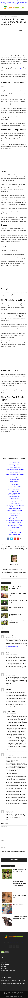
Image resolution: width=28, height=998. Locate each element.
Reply (7, 648)
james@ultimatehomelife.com (17, 942)
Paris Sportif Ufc (14, 484)
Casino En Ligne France (14, 493)
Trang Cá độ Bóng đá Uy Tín (14, 517)
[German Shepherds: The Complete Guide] (4, 588)
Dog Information (7, 992)
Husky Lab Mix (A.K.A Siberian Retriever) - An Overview (6, 548)
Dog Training (6, 993)
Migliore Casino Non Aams (15, 508)
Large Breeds (3, 590)
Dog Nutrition (20, 992)
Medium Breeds (14, 16)
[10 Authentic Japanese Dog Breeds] (4, 609)
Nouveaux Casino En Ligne (15, 523)
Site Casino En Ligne (15, 506)
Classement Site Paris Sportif (14, 489)
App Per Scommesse (15, 479)
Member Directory (5, 964)
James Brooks (5, 26)
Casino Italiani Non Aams (14, 513)
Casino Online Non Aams (16, 3)
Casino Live (14, 488)
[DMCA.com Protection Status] (5, 952)
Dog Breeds (7, 16)
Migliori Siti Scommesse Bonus (15, 525)
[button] (26, 13)
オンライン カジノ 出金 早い (14, 486)
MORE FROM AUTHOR (17, 583)
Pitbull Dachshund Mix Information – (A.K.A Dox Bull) (19, 895)
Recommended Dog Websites (8, 970)
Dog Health (14, 992)
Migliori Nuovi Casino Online (14, 529)
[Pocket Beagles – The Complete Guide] (4, 602)
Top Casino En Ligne (14, 501)
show (24, 30)
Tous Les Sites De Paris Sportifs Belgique (14, 469)
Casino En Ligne (10, 2)
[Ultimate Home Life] (14, 7)
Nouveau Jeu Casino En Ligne (15, 494)
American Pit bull (7, 140)
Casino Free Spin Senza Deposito (14, 510)
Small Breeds (3, 603)
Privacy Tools (4, 968)
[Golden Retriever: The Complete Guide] (4, 595)
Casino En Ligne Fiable (14, 496)
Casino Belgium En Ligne (14, 472)
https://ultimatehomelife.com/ (14, 566)
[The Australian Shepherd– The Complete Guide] (4, 622)
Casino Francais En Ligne (15, 532)
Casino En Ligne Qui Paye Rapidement (15, 505)
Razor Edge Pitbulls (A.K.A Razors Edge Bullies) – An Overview (21, 548)
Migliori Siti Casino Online (15, 465)
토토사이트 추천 (14, 515)
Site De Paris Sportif (14, 481)
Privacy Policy (11, 855)
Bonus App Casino (15, 527)
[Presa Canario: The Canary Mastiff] (4, 615)
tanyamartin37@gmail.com (12, 646)
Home (2, 16)
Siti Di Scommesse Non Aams (14, 512)
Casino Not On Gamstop (14, 462)
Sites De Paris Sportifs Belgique (15, 471)
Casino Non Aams (15, 477)
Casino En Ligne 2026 (15, 503)
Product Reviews (20, 993)
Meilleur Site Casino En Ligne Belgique (15, 474)
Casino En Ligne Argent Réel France (14, 520)
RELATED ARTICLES (6, 583)
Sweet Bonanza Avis (14, 482)
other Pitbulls (21, 68)
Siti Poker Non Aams (14, 530)
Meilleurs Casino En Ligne (15, 518)
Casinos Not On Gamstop (15, 464)
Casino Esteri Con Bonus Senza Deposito (14, 500)
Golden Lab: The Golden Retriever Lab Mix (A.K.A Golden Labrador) (19, 883)
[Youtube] (17, 576)
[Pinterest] (14, 576)
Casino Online (15, 476)
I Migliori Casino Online (15, 467)
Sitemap (3, 972)
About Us (3, 960)
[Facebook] (11, 576)
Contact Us (3, 962)
